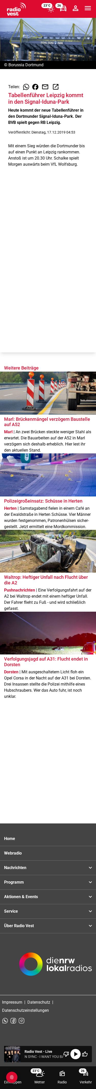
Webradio (13, 853)
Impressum (12, 1002)
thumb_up (85, 1054)
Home (9, 838)
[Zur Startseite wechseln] (16, 9)
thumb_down (66, 1054)
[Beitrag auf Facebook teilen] (35, 87)
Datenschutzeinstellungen (25, 1010)
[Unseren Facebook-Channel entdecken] (13, 1021)
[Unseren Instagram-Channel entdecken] (21, 1021)
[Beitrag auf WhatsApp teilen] (26, 87)
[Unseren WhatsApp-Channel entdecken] (5, 1021)
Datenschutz (38, 1002)
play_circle (75, 1054)
